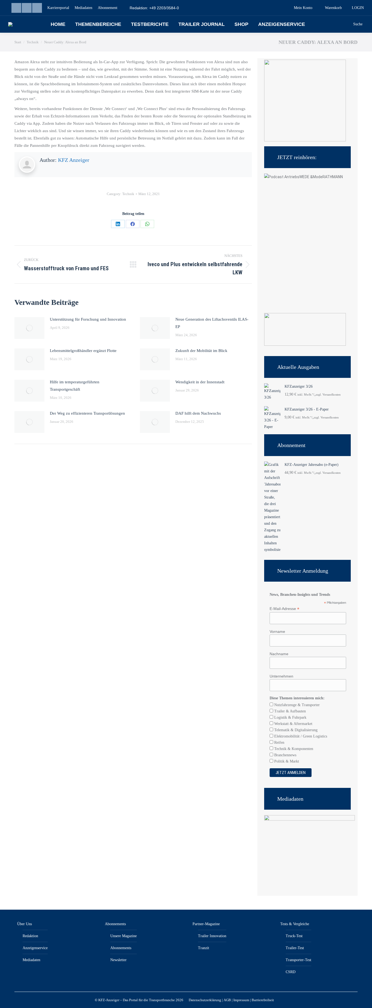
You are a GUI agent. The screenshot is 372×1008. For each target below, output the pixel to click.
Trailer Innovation (212, 936)
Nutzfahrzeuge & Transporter (296, 705)
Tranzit (203, 948)
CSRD (290, 972)
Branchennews (284, 755)
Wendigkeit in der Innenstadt (199, 382)
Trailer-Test (295, 948)
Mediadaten (31, 960)
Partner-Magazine (206, 924)
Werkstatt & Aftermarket (292, 724)
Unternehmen (281, 676)
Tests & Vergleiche (294, 924)
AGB (227, 1000)
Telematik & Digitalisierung (295, 730)
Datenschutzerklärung (205, 1000)
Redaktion (30, 936)
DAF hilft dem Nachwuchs (198, 413)
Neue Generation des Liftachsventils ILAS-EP (211, 323)
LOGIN (358, 8)
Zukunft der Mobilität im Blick (201, 350)
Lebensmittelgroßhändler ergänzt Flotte (83, 350)
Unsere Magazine (123, 936)
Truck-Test (294, 936)
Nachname (279, 654)
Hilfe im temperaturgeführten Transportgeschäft (74, 385)
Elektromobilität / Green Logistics (300, 736)
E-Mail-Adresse (284, 608)
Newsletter (118, 960)
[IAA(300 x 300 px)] (305, 140)
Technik (128, 194)
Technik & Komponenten (293, 749)
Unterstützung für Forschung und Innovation (88, 319)
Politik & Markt (286, 761)
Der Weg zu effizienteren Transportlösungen (87, 413)
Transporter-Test (298, 960)
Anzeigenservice (35, 948)
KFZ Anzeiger (73, 160)
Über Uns (24, 924)
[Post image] (29, 328)
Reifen (278, 742)
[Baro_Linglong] (305, 344)
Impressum (241, 1000)
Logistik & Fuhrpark (289, 717)
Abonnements (115, 924)
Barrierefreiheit (263, 1000)
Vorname (277, 631)
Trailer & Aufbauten (289, 711)
